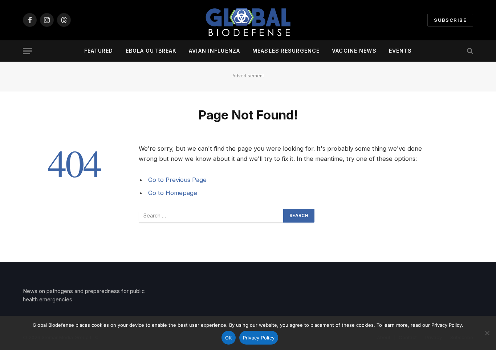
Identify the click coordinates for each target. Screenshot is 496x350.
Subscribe (450, 20)
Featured (98, 51)
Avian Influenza (214, 51)
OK (228, 338)
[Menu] (27, 51)
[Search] (469, 51)
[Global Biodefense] (248, 20)
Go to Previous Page (177, 179)
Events (400, 51)
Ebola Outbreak (151, 51)
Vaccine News (354, 51)
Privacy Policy (259, 338)
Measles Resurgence (286, 51)
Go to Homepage (172, 192)
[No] (487, 333)
